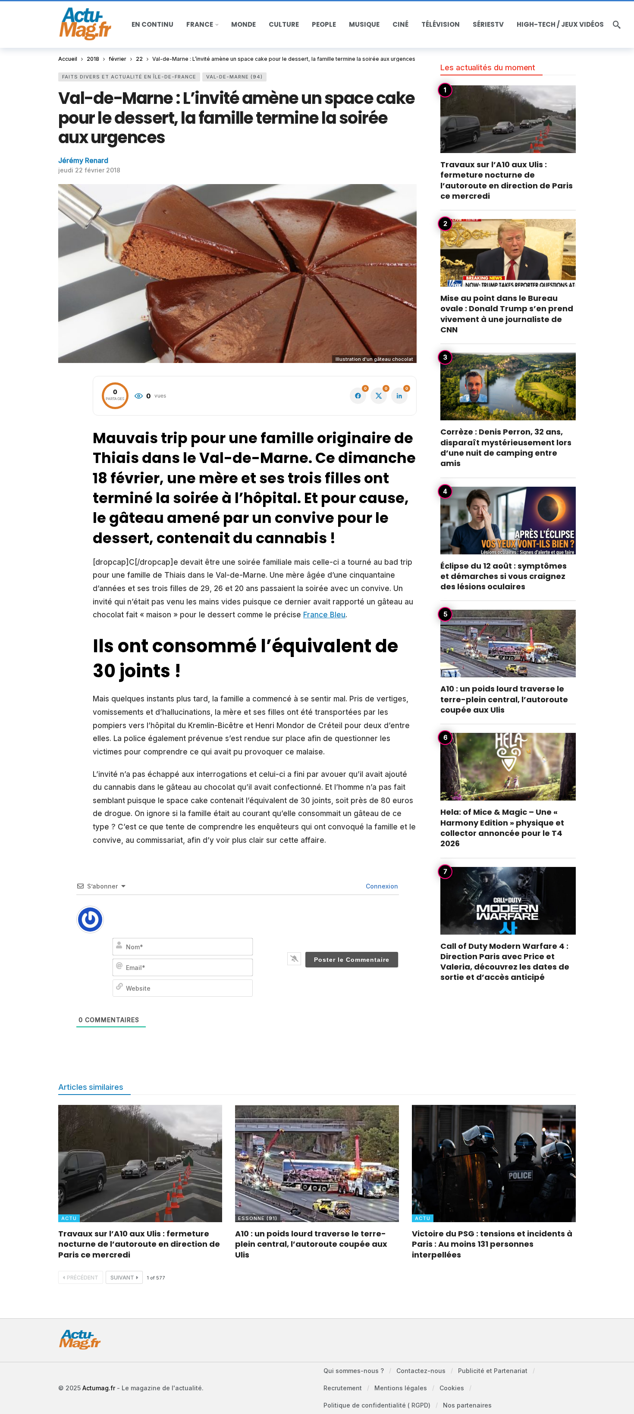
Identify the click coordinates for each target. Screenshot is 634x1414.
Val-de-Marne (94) (234, 77)
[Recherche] (616, 24)
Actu (69, 1218)
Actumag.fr (98, 1388)
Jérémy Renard (83, 160)
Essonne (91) (257, 1218)
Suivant (122, 1277)
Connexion (381, 886)
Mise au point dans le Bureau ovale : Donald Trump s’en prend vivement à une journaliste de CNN (506, 314)
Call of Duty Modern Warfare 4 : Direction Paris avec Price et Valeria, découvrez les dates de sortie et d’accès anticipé (504, 962)
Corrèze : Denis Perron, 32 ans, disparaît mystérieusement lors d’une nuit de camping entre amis (505, 447)
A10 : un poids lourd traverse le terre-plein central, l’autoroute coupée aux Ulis (504, 699)
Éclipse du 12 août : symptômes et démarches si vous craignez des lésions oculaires (503, 576)
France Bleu (324, 614)
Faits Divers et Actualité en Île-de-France (129, 77)
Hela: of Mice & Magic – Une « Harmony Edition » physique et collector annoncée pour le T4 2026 (502, 828)
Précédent (82, 1277)
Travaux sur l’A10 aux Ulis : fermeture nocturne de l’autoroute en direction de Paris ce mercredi (506, 180)
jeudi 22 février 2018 (89, 170)
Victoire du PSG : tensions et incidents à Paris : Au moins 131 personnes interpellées (492, 1244)
